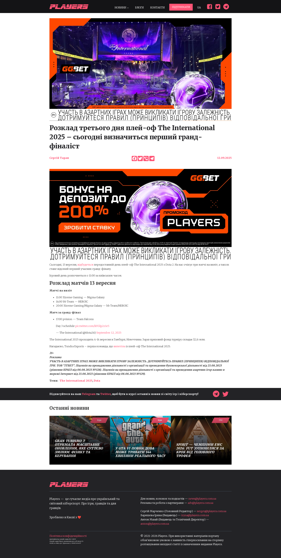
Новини (120, 7)
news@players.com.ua (202, 498)
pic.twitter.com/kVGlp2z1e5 (92, 326)
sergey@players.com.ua (211, 511)
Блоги (139, 7)
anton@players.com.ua (154, 523)
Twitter (105, 394)
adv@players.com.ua (200, 502)
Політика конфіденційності (68, 535)
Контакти (157, 7)
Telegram (89, 394)
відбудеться (85, 264)
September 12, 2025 (108, 332)
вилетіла (119, 346)
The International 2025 (76, 380)
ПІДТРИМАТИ (181, 7)
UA (199, 7)
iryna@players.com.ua (195, 515)
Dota (97, 380)
